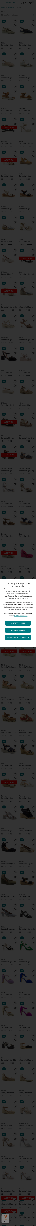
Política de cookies (21, 616)
